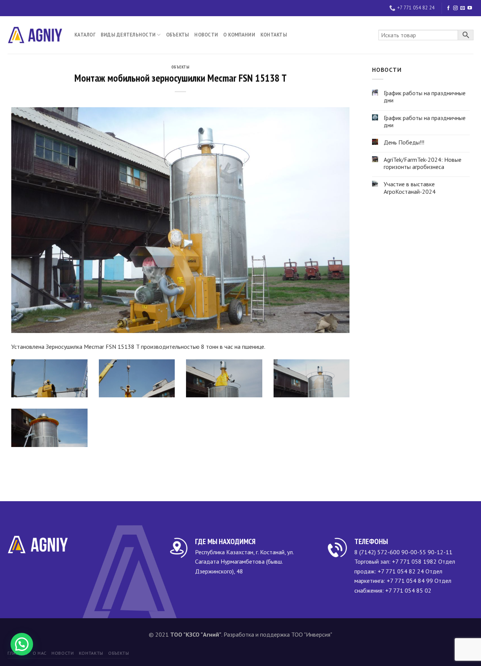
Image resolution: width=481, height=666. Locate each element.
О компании (239, 35)
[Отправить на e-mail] (462, 8)
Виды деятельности (128, 35)
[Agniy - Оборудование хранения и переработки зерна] (35, 35)
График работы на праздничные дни (425, 97)
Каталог (84, 35)
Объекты (177, 35)
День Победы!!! (404, 142)
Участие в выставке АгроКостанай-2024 (410, 188)
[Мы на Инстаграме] (455, 8)
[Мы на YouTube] (469, 8)
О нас (40, 653)
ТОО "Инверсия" (311, 634)
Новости (206, 35)
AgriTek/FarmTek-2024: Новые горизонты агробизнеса (422, 163)
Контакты (273, 35)
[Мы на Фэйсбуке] (448, 8)
